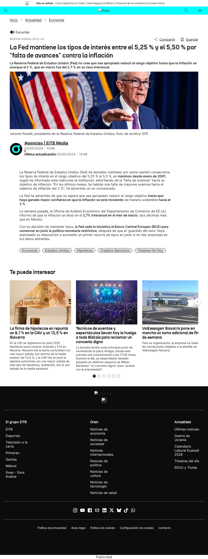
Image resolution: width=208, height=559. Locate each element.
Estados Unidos (57, 250)
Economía (29, 250)
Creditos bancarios (115, 250)
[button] (197, 301)
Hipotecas (85, 250)
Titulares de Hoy (150, 250)
